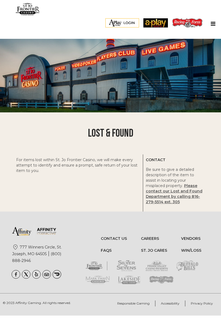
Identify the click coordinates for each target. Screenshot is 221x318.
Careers (150, 238)
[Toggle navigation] (213, 25)
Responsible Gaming (133, 303)
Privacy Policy (202, 303)
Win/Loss (191, 250)
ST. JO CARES (154, 250)
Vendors (191, 238)
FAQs (106, 250)
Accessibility (170, 303)
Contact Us (114, 238)
